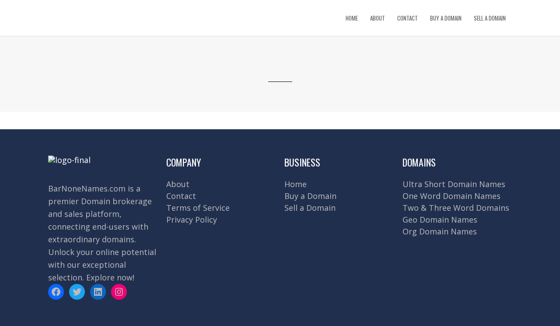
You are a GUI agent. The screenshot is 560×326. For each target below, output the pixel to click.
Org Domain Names (439, 231)
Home (295, 184)
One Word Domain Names (451, 196)
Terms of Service (198, 207)
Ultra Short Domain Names (453, 184)
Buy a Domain (310, 196)
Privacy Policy (191, 219)
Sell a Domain (310, 207)
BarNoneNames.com (87, 188)
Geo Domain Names (439, 219)
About (177, 184)
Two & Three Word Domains (455, 207)
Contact (181, 196)
